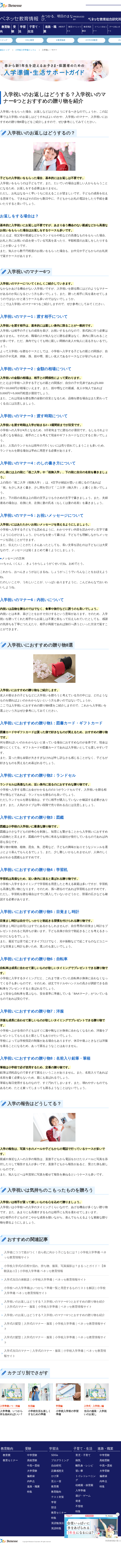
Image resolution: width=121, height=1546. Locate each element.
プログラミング (60, 1460)
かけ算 (55, 1476)
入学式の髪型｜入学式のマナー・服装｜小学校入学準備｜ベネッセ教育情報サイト (55, 1326)
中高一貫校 (33, 1465)
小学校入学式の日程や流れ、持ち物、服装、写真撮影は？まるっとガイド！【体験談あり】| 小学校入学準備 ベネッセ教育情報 (55, 1268)
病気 (78, 1460)
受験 (28, 1448)
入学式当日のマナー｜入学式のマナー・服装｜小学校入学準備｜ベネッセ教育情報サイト (55, 1353)
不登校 (79, 1506)
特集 (29, 1491)
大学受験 (32, 1470)
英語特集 (56, 1528)
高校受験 (32, 1460)
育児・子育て (83, 1455)
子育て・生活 (82, 1448)
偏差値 (31, 1476)
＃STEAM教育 (91, 40)
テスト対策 (57, 1497)
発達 (78, 1501)
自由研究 (56, 1465)
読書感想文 (57, 1470)
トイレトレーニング (85, 1478)
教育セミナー (10, 1460)
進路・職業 (33, 1486)
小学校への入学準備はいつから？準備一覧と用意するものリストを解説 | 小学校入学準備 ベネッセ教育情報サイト (55, 1290)
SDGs (54, 1455)
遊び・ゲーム (83, 1495)
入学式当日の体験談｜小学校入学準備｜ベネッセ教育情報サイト (45, 1279)
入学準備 (80, 1490)
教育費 (6, 1455)
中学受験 (32, 1455)
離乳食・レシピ (84, 1465)
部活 (53, 1507)
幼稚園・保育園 (84, 1485)
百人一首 (56, 1481)
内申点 (31, 1481)
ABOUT (62, 27)
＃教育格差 (60, 40)
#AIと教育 (29, 40)
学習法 (54, 1448)
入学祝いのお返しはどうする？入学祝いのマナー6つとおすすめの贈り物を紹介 (54, 1315)
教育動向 (7, 1448)
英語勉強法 (57, 1523)
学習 (53, 1502)
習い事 (79, 1470)
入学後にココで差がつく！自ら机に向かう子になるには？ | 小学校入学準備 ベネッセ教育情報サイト (55, 1255)
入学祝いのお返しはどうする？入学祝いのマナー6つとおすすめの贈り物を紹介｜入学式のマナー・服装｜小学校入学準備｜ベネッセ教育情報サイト (54, 1304)
